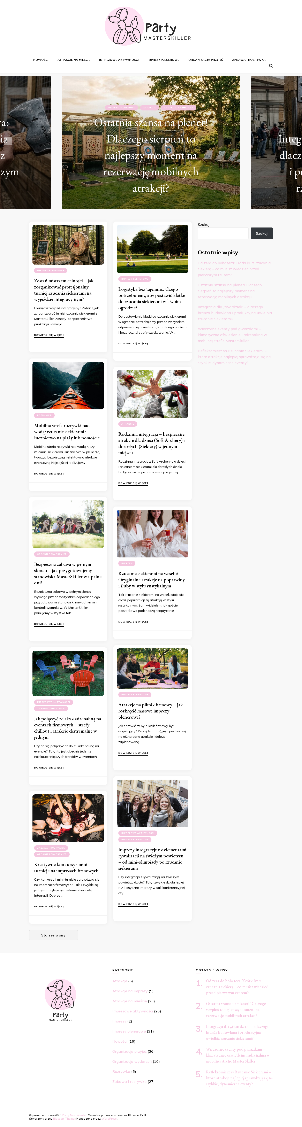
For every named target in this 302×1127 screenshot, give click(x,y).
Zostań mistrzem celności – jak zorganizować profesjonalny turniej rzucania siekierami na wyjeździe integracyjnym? (63, 289)
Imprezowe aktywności (119, 60)
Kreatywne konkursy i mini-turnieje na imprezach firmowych (66, 867)
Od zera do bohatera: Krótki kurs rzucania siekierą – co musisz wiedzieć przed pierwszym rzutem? (234, 269)
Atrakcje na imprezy (130, 991)
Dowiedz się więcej (49, 335)
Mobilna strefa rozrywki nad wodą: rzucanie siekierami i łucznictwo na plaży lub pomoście (67, 431)
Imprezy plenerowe (163, 60)
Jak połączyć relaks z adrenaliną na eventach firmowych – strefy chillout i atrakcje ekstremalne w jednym (67, 727)
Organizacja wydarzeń (132, 1061)
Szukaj (203, 224)
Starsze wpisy (53, 935)
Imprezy (126, 563)
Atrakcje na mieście (74, 60)
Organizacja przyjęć (205, 60)
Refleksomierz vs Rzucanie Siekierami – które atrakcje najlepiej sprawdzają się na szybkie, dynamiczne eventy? (234, 356)
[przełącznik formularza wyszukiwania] (271, 66)
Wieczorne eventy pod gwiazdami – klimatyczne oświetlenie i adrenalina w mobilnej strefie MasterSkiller (232, 334)
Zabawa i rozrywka (249, 60)
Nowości (40, 60)
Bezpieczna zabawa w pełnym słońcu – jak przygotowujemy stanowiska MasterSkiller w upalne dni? (67, 573)
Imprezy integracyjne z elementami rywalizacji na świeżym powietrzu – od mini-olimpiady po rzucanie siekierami (152, 858)
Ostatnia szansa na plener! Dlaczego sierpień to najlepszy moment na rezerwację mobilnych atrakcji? (230, 291)
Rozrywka (44, 415)
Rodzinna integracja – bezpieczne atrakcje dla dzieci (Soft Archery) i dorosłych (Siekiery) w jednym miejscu (151, 443)
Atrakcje (130, 124)
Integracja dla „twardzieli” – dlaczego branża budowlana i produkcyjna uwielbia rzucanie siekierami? (235, 312)
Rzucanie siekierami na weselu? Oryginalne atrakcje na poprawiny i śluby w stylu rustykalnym (151, 579)
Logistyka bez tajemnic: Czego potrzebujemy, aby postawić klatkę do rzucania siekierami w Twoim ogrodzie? (151, 298)
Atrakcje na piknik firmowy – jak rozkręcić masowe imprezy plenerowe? (150, 710)
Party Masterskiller (74, 1115)
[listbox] (151, 141)
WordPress (109, 1118)
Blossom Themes (64, 1118)
